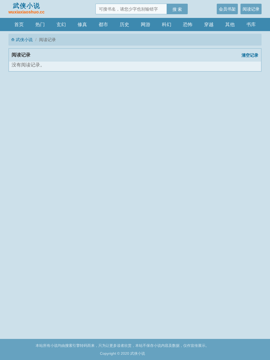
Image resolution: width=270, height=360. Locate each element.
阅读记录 (251, 9)
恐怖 (187, 24)
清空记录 (250, 55)
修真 (82, 24)
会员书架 (227, 9)
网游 (145, 24)
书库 (251, 24)
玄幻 (61, 24)
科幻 (166, 24)
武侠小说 (26, 8)
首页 (19, 24)
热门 (40, 24)
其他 (230, 24)
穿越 (209, 24)
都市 (103, 24)
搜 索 (177, 9)
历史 (124, 24)
